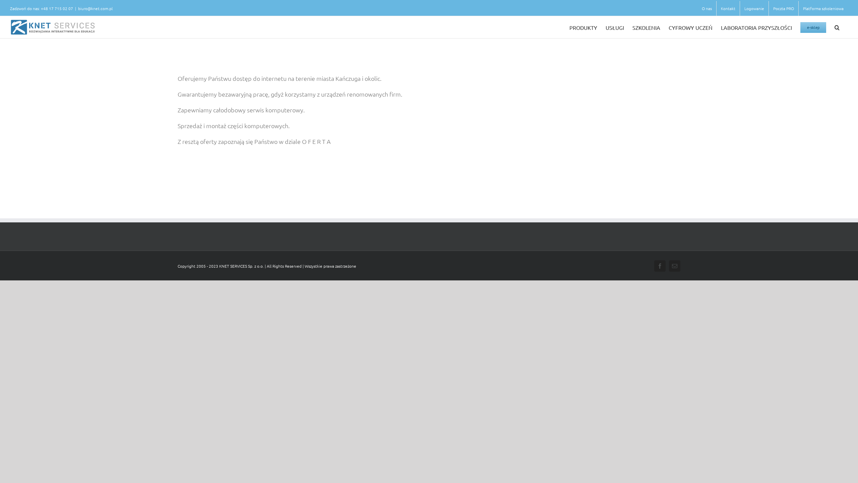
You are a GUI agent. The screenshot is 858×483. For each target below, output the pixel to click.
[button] (837, 27)
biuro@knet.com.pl (95, 8)
